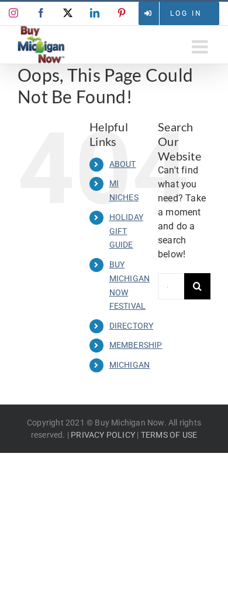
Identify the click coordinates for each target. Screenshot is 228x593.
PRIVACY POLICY (103, 434)
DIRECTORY (131, 325)
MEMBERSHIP (136, 345)
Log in (186, 13)
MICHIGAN (129, 364)
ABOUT (122, 164)
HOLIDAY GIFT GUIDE (126, 231)
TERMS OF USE (169, 434)
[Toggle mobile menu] (201, 46)
